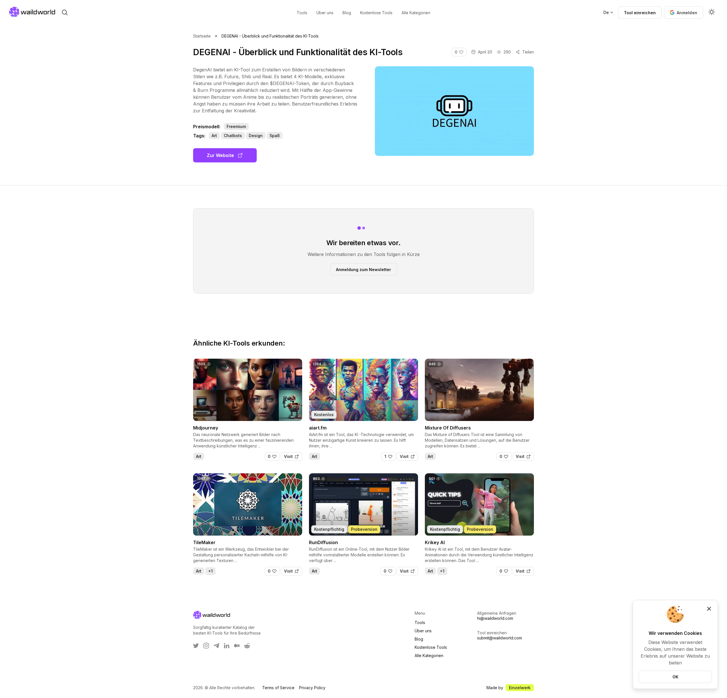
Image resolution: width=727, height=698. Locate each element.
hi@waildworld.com (495, 618)
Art (214, 135)
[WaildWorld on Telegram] (216, 646)
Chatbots (233, 135)
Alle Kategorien (429, 655)
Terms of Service (278, 687)
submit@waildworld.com (499, 637)
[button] (683, 13)
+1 (210, 571)
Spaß (275, 135)
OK (675, 676)
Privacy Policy (312, 687)
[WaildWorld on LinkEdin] (226, 646)
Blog (419, 639)
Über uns (423, 630)
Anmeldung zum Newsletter (363, 269)
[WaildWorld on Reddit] (247, 646)
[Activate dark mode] (711, 12)
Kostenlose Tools (431, 647)
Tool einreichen (640, 12)
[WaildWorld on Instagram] (206, 646)
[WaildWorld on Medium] (237, 646)
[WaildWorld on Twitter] (196, 646)
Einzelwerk (519, 687)
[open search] (65, 12)
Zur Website (220, 155)
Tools (420, 622)
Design (256, 135)
